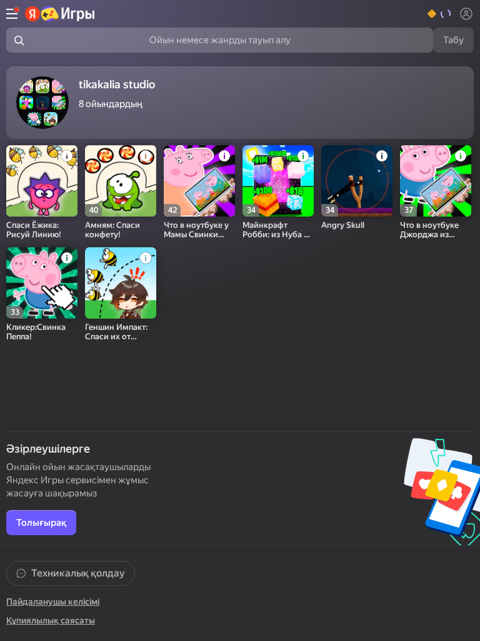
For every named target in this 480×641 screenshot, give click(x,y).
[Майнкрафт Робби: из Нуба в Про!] (278, 181)
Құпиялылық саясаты (50, 620)
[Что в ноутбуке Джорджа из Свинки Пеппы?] (435, 181)
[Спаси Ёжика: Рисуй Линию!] (42, 181)
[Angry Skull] (356, 181)
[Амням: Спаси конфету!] (120, 181)
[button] (439, 14)
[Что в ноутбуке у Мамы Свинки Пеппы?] (199, 181)
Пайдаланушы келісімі (52, 602)
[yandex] (60, 13)
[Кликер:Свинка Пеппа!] (42, 283)
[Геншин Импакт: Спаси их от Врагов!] (120, 283)
